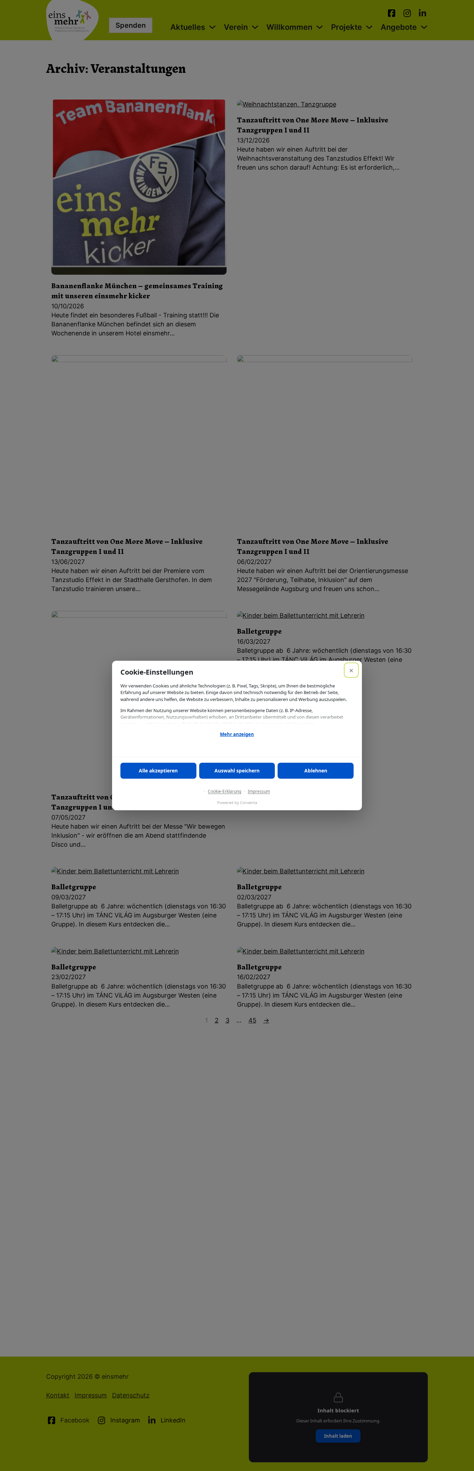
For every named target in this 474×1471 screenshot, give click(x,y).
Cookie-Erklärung (224, 791)
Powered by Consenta (237, 802)
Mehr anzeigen (237, 734)
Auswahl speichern (237, 770)
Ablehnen (315, 770)
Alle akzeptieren (158, 770)
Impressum (259, 791)
